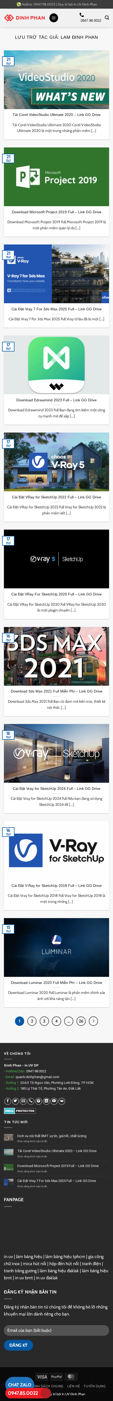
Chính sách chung (46, 1386)
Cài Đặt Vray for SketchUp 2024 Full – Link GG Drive (56, 788)
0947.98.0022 (36, 1071)
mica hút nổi (34, 1263)
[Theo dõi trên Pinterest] (38, 1101)
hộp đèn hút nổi (64, 1263)
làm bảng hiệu (29, 1256)
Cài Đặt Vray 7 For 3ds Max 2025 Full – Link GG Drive (57, 309)
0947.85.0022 (23, 1393)
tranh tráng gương (20, 1270)
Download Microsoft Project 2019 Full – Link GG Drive (56, 212)
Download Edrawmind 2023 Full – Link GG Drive (56, 400)
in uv (8, 1256)
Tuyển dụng (95, 1386)
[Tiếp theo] (93, 1021)
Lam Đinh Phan (79, 37)
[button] (53, 17)
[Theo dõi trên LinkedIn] (46, 1101)
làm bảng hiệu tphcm (65, 1256)
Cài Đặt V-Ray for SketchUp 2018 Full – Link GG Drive (57, 885)
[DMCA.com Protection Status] (20, 1110)
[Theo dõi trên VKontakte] (61, 1101)
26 (81, 1021)
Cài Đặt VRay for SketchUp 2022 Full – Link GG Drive (56, 497)
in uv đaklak (47, 1277)
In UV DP (31, 1065)
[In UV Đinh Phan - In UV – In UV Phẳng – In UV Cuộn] (24, 18)
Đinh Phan (12, 1065)
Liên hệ (73, 1386)
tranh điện (91, 1263)
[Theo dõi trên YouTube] (54, 1101)
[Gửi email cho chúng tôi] (23, 1101)
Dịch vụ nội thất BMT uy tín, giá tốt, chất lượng (51, 1136)
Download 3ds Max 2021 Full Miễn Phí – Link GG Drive (56, 691)
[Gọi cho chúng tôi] (30, 1101)
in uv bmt (24, 1277)
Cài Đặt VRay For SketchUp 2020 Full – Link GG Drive (56, 594)
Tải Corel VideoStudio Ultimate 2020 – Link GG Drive (57, 115)
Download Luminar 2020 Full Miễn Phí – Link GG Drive (56, 983)
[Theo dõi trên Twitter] (15, 1101)
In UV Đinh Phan (85, 4)
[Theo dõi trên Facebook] (7, 1101)
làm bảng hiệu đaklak (59, 1270)
